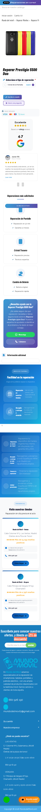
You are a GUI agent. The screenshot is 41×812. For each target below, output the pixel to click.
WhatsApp (22, 334)
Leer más (8, 177)
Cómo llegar (19, 563)
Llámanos (22, 341)
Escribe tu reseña (13, 97)
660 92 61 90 (10, 765)
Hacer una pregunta (15, 103)
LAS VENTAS (10, 742)
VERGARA (9, 772)
